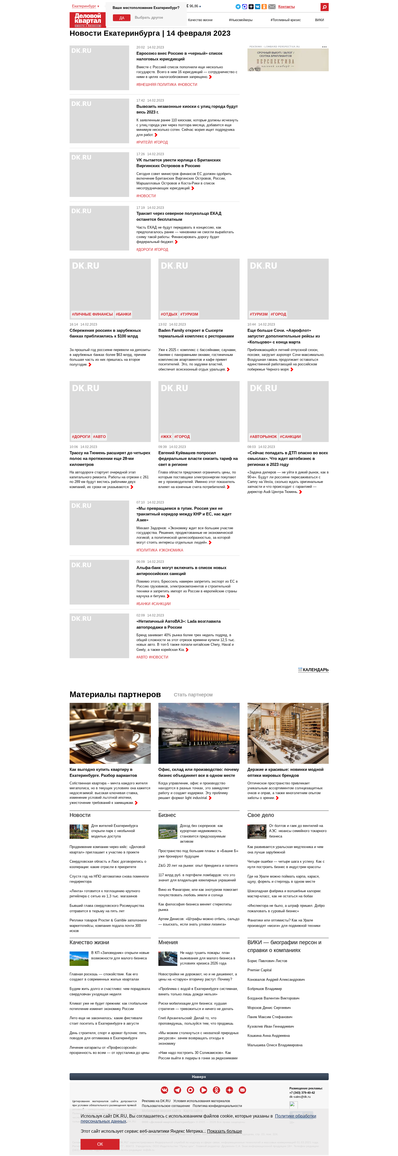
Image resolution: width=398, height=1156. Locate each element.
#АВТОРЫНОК (263, 436)
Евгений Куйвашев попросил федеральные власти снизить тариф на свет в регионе (198, 458)
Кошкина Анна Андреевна (268, 1036)
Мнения (168, 942)
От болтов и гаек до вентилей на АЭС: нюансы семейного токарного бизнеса (298, 831)
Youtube (203, 1090)
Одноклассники (264, 6)
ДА (121, 18)
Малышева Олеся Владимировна (274, 1045)
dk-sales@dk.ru (300, 1096)
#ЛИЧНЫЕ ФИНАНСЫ (92, 314)
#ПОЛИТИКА (147, 550)
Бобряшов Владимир (264, 989)
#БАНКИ (123, 314)
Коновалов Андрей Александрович (276, 980)
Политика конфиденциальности (217, 1106)
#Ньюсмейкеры (241, 20)
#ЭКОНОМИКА (171, 550)
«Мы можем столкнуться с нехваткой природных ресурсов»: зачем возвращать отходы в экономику (198, 1038)
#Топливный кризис (286, 20)
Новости (80, 815)
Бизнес (167, 815)
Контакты (286, 7)
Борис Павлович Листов (267, 961)
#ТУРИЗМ (189, 314)
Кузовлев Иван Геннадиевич (270, 1026)
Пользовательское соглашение (166, 1106)
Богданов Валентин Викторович (273, 998)
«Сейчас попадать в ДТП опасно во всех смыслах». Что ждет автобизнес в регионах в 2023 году (287, 458)
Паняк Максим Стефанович (269, 1017)
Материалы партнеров (115, 694)
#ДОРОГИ (144, 250)
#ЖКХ (166, 436)
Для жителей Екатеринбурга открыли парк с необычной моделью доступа (114, 831)
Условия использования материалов (201, 1101)
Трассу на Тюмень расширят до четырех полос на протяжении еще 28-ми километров (110, 458)
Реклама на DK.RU (156, 1101)
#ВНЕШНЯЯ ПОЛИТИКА (156, 85)
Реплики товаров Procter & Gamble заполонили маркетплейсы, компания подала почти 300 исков (108, 925)
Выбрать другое (149, 17)
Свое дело (260, 815)
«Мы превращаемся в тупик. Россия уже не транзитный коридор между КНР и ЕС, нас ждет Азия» (183, 514)
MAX (244, 6)
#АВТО (99, 436)
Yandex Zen (251, 6)
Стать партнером (193, 694)
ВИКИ (319, 20)
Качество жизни (200, 20)
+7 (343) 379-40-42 (302, 1092)
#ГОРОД (161, 142)
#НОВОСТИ (187, 85)
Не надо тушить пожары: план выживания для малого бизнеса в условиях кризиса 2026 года (207, 958)
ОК (100, 1144)
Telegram (238, 6)
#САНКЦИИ (290, 436)
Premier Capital (259, 970)
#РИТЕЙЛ (144, 142)
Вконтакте (257, 6)
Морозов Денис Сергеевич (269, 1008)
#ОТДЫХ (169, 314)
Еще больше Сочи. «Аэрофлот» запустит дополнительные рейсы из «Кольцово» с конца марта (283, 336)
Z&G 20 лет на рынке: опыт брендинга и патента (198, 865)
